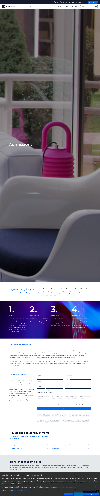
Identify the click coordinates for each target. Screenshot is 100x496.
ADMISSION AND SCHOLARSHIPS (41, 6)
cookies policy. (26, 490)
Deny (78, 494)
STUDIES (30, 6)
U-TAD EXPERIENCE (53, 6)
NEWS (76, 6)
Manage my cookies (91, 494)
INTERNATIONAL (69, 6)
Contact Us (92, 2)
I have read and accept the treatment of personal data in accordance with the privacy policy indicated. (63, 404)
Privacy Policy (45, 422)
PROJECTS (61, 6)
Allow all (68, 494)
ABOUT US (24, 6)
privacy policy (17, 490)
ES (57, 2)
